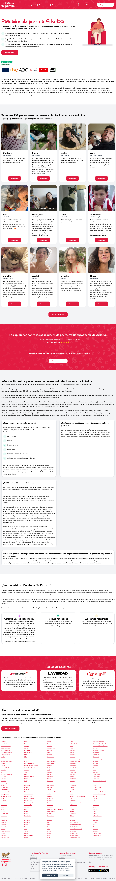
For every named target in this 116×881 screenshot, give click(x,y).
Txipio (94, 785)
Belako (26, 743)
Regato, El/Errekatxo (75, 818)
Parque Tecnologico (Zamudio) (77, 802)
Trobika (95, 783)
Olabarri (72, 787)
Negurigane (73, 785)
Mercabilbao (73, 765)
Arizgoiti (3, 778)
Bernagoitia (27, 750)
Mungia (72, 776)
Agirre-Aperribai (5, 750)
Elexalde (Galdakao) (29, 798)
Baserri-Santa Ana (5, 831)
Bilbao (25, 754)
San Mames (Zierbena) (98, 741)
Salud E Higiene (74, 822)
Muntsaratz (73, 778)
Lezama (49, 833)
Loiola (48, 837)
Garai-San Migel (51, 748)
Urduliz (95, 802)
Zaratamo (95, 826)
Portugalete (73, 813)
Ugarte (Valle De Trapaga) (99, 794)
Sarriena (95, 767)
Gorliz (48, 770)
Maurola (72, 752)
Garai (48, 743)
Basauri (3, 829)
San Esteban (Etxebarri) (76, 829)
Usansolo (95, 813)
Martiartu (72, 750)
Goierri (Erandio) (51, 761)
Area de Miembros (86, 5)
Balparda (3, 822)
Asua (2, 807)
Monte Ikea (73, 772)
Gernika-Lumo (50, 756)
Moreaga (72, 774)
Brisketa (26, 761)
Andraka (3, 770)
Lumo (71, 741)
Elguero (26, 809)
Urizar (94, 807)
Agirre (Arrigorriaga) (6, 752)
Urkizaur (95, 809)
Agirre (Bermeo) (5, 754)
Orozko (72, 798)
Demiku (26, 778)
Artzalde (3, 800)
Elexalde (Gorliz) (28, 800)
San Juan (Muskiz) (74, 835)
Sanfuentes (73, 831)
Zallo (94, 824)
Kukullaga (49, 796)
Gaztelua (49, 750)
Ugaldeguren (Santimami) (99, 791)
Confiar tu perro (44, 5)
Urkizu (94, 811)
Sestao (94, 770)
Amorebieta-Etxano (6, 767)
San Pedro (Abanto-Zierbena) (100, 746)
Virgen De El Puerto (98, 818)
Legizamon (50, 826)
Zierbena (95, 831)
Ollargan (72, 789)
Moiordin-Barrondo (75, 767)
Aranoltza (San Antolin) (7, 774)
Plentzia (72, 809)
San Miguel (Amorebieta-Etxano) (101, 743)
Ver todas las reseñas (58, 361)
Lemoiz (49, 831)
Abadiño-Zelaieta (5, 743)
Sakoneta (72, 820)
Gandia (49, 741)
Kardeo (49, 794)
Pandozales (73, 800)
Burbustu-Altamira (29, 763)
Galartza (26, 831)
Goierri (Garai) (50, 763)
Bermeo (26, 748)
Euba (25, 829)
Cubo (25, 774)
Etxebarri (26, 826)
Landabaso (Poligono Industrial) (55, 809)
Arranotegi (4, 783)
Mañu (71, 746)
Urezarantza (96, 805)
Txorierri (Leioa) (97, 787)
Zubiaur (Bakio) (97, 833)
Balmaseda (4, 820)
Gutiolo (49, 778)
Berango (26, 746)
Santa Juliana (96, 754)
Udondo (95, 789)
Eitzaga (26, 791)
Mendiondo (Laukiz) (75, 759)
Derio (25, 781)
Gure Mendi (50, 774)
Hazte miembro (9, 52)
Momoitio (72, 770)
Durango (26, 787)
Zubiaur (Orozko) (97, 835)
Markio (71, 748)
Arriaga (3, 785)
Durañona (26, 789)
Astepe (3, 802)
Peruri (71, 807)
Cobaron (26, 770)
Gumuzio (49, 772)
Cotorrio (26, 772)
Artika (2, 798)
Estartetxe (27, 822)
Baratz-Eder (4, 826)
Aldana (3, 759)
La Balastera (50, 798)
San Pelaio (95, 748)
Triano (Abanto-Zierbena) (99, 781)
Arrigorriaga (4, 787)
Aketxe (3, 756)
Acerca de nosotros (65, 855)
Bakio (2, 818)
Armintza (3, 781)
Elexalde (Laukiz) (28, 802)
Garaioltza (49, 746)
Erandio (26, 813)
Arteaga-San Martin (6, 796)
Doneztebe (27, 785)
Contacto (62, 858)
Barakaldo (3, 824)
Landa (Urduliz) (51, 811)
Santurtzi (95, 763)
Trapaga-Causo (96, 776)
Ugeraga (95, 796)
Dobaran (26, 783)
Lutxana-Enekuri (74, 743)
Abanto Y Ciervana (6, 746)
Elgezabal (26, 807)
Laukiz (48, 824)
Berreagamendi (28, 752)
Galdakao (26, 833)
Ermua (26, 818)
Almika (3, 763)
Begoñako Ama (5, 837)
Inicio (32, 855)
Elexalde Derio (28, 796)
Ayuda (32, 868)
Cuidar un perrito (57, 5)
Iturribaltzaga (50, 785)
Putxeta (72, 815)
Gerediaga (49, 754)
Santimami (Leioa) (97, 759)
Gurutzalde (50, 776)
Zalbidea (95, 822)
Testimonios (34, 860)
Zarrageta (95, 829)
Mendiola (72, 756)
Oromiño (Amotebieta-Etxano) (77, 796)
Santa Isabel (96, 752)
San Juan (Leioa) (74, 833)
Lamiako (49, 802)
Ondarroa (72, 791)
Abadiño (3, 741)
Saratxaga (95, 765)
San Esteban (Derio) (75, 826)
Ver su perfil (14, 178)
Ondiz (71, 794)
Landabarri (50, 807)
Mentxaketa (73, 763)
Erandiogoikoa (27, 815)
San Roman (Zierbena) (98, 750)
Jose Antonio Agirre (52, 791)
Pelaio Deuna (73, 805)
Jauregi (49, 789)
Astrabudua (4, 805)
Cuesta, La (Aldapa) (29, 776)
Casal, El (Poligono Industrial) (31, 765)
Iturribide (49, 787)
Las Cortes (49, 820)
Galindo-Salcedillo (28, 835)
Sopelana (95, 772)
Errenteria (27, 820)
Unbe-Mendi (96, 798)
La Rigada (49, 813)
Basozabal (3, 835)
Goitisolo (49, 767)
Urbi (94, 800)
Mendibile (72, 754)
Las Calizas (49, 818)
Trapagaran (96, 778)
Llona (48, 835)
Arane (2, 772)
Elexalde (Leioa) (28, 805)
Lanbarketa (50, 805)
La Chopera (50, 800)
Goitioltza (49, 765)
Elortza (26, 811)
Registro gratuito (105, 5)
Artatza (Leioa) (5, 791)
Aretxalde (3, 776)
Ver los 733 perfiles (58, 314)
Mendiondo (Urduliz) (75, 761)
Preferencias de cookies (38, 871)
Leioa (48, 829)
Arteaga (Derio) (5, 794)
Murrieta (72, 781)
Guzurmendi (50, 781)
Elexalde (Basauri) (28, 794)
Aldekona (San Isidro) (6, 761)
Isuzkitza (49, 783)
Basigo (3, 833)
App (31, 866)
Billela (25, 756)
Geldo (48, 752)
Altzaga (3, 765)
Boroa (25, 759)
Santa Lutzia (96, 756)
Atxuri (3, 811)
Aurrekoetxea (4, 813)
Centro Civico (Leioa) (29, 767)
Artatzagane (4, 789)
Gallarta (26, 837)
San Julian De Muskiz (75, 837)
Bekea (25, 741)
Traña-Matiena (96, 774)
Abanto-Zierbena (5, 748)
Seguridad (33, 5)
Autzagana (4, 815)
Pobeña (72, 811)
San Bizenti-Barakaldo (75, 824)
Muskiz (71, 783)
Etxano (26, 824)
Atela (2, 809)
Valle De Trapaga (97, 815)
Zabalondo (95, 820)
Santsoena (95, 761)
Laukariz (49, 822)
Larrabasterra (50, 815)
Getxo (48, 759)
